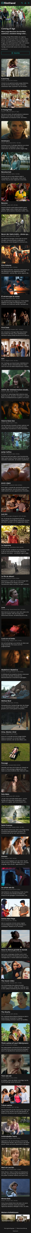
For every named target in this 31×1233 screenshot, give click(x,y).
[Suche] (22, 3)
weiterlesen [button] (4, 49)
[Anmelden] (25, 3)
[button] (28, 3)
